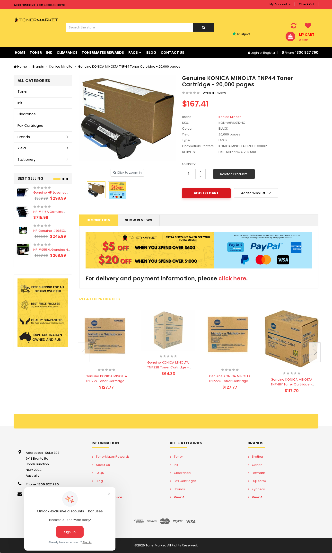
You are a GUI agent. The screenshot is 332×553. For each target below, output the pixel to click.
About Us (103, 465)
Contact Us (172, 52)
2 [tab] (63, 179)
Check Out (306, 4)
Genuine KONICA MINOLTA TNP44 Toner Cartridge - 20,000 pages (129, 66)
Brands (38, 66)
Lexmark (258, 473)
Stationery (26, 159)
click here (232, 278)
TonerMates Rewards (103, 52)
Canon (257, 465)
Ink (49, 52)
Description (98, 220)
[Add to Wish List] (114, 364)
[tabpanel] (43, 222)
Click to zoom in (129, 172)
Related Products (233, 174)
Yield (21, 148)
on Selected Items (40, 5)
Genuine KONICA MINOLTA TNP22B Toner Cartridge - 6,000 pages (168, 367)
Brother (257, 456)
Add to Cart (97, 363)
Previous (84, 352)
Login (255, 53)
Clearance (67, 52)
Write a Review (214, 92)
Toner (36, 52)
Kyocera (258, 489)
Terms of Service (109, 497)
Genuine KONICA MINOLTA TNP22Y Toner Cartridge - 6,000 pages (106, 381)
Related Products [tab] (99, 299)
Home (20, 52)
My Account (279, 4)
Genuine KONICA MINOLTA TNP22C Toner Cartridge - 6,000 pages (230, 381)
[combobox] (129, 27)
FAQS (133, 52)
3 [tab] (67, 179)
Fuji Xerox (259, 481)
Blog (151, 52)
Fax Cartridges (30, 125)
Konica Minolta (60, 66)
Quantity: (189, 163)
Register (269, 53)
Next (315, 352)
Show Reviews (138, 220)
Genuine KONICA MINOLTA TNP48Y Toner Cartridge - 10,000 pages (292, 384)
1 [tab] (57, 179)
